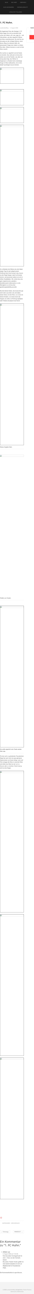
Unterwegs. (5, 1231)
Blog (6, 2)
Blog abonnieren (8, 7)
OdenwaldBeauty (22, 7)
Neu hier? (14, 2)
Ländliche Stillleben (15, 12)
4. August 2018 (14, 28)
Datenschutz (20, 1291)
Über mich (23, 2)
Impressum (13, 1291)
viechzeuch (15, 1223)
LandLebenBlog (4, 28)
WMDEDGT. (18, 1231)
